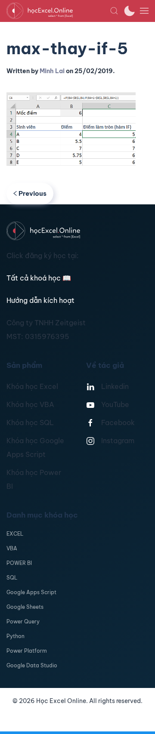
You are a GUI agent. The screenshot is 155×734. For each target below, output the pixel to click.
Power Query (23, 621)
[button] (114, 11)
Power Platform (26, 651)
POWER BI (19, 563)
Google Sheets (24, 607)
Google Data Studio (31, 665)
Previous (32, 193)
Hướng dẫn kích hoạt (40, 300)
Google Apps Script (31, 592)
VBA (11, 548)
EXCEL (14, 533)
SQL (11, 577)
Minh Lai (52, 71)
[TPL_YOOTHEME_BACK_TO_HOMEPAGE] (58, 11)
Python (15, 636)
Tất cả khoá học (38, 278)
